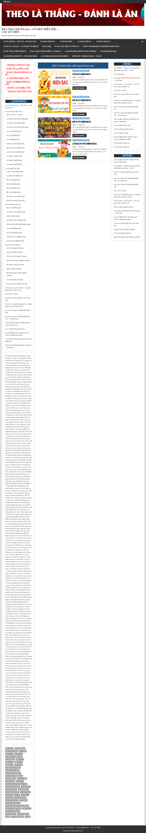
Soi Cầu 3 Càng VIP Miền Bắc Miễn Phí (15, 51)
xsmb (7, 817)
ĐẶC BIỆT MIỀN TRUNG (15, 265)
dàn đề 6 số (9, 765)
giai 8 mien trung (11, 776)
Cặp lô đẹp (22, 751)
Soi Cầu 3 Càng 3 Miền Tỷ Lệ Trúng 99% (67, 46)
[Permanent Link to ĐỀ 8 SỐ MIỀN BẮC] (54, 104)
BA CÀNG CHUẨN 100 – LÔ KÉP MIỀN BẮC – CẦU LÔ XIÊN (30, 30)
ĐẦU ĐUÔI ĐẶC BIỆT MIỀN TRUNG (127, 237)
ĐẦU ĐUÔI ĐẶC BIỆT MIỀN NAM (19, 224)
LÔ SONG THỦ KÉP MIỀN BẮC (18, 119)
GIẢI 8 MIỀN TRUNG (14, 269)
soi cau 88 (20, 781)
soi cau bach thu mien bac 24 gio (16, 784)
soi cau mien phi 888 (12, 792)
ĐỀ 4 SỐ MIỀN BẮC (13, 180)
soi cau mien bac (11, 789)
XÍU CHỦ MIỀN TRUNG (15, 248)
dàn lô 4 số (9, 762)
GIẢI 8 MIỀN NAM (13, 216)
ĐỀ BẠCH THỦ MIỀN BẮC (16, 196)
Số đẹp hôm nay (11, 814)
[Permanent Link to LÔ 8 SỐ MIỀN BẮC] (54, 82)
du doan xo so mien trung (14, 757)
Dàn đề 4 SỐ (18, 762)
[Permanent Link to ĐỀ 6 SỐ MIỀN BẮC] (54, 127)
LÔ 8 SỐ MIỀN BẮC (81, 74)
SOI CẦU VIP (9, 795)
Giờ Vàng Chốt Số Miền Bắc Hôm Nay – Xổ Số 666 (87, 56)
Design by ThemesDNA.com (73, 831)
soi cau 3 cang (21, 778)
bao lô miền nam (20, 748)
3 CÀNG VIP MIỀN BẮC (15, 176)
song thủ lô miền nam (13, 811)
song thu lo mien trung (13, 808)
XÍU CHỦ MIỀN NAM (14, 233)
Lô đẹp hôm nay (10, 778)
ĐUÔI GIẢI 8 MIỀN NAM (15, 241)
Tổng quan (6, 1)
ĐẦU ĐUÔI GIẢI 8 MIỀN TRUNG (18, 260)
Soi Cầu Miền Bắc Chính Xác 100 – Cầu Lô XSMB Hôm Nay (20, 56)
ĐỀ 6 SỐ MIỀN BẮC (81, 121)
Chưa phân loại (119, 74)
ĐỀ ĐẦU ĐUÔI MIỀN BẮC (16, 200)
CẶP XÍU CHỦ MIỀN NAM (16, 212)
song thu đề (27, 808)
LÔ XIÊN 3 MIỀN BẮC (14, 160)
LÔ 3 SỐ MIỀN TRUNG (15, 280)
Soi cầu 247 (25, 795)
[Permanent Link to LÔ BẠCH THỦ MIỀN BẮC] (54, 148)
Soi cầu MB (23, 800)
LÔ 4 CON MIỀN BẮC (14, 131)
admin (74, 77)
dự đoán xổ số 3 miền (12, 770)
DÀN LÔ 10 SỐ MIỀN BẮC (16, 144)
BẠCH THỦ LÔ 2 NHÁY (15, 115)
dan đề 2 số (18, 754)
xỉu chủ (27, 817)
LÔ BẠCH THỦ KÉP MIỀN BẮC (18, 127)
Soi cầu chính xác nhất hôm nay (16, 797)
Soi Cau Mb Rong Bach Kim (108, 51)
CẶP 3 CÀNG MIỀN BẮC (15, 171)
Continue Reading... (80, 88)
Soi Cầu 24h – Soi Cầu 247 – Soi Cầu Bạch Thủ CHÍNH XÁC (21, 46)
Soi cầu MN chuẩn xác (84, 41)
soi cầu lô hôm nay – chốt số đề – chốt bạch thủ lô (19, 41)
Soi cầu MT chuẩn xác (103, 41)
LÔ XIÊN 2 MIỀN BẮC (14, 156)
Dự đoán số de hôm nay (13, 767)
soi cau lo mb (25, 787)
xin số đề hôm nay (23, 814)
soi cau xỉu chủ (25, 792)
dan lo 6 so (9, 754)
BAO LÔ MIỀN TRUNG (15, 252)
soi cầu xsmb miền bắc (13, 803)
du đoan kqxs (10, 759)
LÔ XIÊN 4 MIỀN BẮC (14, 164)
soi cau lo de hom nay (12, 787)
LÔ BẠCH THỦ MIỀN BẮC (84, 143)
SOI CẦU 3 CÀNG (46, 46)
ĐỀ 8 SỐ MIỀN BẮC (81, 100)
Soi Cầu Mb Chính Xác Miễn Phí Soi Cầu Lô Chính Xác (80, 51)
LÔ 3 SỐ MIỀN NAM (14, 228)
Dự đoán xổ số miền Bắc (13, 773)
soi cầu (17, 795)
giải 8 (20, 776)
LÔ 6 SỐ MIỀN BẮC (13, 135)
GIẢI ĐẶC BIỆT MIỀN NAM (16, 220)
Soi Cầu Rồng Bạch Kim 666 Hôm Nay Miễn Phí (54, 56)
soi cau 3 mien (10, 781)
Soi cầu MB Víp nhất (66, 41)
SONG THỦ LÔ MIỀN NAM (16, 237)
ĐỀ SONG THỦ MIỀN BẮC (16, 148)
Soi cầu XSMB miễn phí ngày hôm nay (17, 806)
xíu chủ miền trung (17, 817)
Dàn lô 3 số (19, 759)
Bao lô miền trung (11, 751)
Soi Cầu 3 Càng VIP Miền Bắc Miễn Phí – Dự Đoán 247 (45, 51)
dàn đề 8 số (18, 765)
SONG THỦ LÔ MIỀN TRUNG (17, 284)
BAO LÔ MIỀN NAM (14, 208)
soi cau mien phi (23, 789)
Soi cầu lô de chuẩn (12, 800)
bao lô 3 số (9, 748)
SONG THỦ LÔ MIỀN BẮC (16, 152)
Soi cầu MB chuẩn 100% (47, 41)
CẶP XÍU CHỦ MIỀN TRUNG (17, 256)
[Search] (142, 41)
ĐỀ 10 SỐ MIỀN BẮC (14, 192)
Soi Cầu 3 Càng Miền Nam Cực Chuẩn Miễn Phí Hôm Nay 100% (101, 46)
